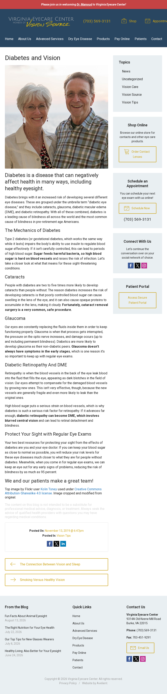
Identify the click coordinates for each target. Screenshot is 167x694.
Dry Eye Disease (80, 39)
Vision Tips (64, 535)
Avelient (102, 683)
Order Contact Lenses (140, 154)
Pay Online (122, 39)
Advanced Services (50, 39)
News (126, 71)
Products (103, 39)
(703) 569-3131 (97, 21)
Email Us (143, 648)
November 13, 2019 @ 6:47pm (64, 530)
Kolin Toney (49, 489)
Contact (156, 39)
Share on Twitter (56, 544)
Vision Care (130, 87)
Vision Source (132, 95)
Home (9, 39)
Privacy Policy (68, 683)
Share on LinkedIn (63, 544)
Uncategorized (132, 79)
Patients (141, 39)
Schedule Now (140, 208)
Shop (132, 21)
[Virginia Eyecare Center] (41, 21)
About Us (24, 39)
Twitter (137, 265)
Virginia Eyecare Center (83, 679)
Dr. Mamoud (84, 4)
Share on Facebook (50, 544)
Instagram (144, 265)
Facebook (131, 265)
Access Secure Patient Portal (137, 300)
